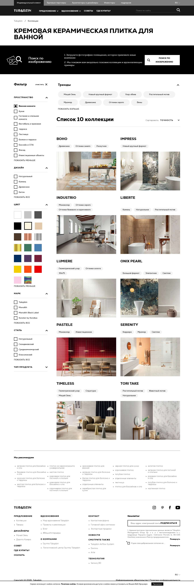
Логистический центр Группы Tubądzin (61, 548)
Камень (126, 210)
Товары (19, 525)
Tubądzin (18, 21)
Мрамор (142, 332)
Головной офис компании (103, 525)
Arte (93, 552)
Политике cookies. (69, 584)
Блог (45, 529)
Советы (88, 11)
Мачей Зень (22, 535)
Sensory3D (96, 563)
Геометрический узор (69, 269)
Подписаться (168, 523)
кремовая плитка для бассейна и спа (60, 483)
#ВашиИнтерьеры (52, 533)
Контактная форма (100, 521)
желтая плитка (57, 472)
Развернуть (175, 539)
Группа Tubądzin (51, 544)
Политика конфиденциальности (165, 580)
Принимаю (157, 584)
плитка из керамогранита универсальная (62, 467)
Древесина (64, 146)
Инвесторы (109, 3)
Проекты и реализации (54, 525)
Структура (91, 391)
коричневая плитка (124, 470)
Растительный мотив (165, 210)
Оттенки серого (83, 205)
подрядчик (126, 3)
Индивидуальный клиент (29, 3)
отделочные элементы (93, 484)
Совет (18, 546)
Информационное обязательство (132, 580)
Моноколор (64, 205)
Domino (94, 548)
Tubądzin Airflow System (102, 544)
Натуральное (142, 210)
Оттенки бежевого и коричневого (75, 210)
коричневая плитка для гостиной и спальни (61, 490)
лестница (119, 483)
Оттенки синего (83, 146)
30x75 (62, 273)
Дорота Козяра (23, 540)
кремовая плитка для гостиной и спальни (60, 477)
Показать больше (68, 109)
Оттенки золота (93, 269)
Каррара (127, 332)
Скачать (19, 555)
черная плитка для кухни (127, 466)
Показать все (22, 197)
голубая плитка (122, 474)
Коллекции (33, 21)
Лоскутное (101, 146)
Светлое (167, 273)
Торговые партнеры (56, 3)
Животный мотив (157, 391)
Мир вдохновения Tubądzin (56, 521)
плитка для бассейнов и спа (128, 487)
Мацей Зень (65, 396)
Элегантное (151, 273)
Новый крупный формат (134, 146)
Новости (94, 535)
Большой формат (131, 273)
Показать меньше (24, 160)
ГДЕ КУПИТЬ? (103, 11)
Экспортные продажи (101, 529)
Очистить (39, 85)
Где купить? (22, 550)
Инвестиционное (84, 332)
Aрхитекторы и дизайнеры (85, 3)
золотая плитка (155, 466)
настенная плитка (156, 489)
